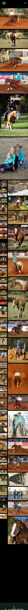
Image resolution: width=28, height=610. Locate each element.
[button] (25, 3)
